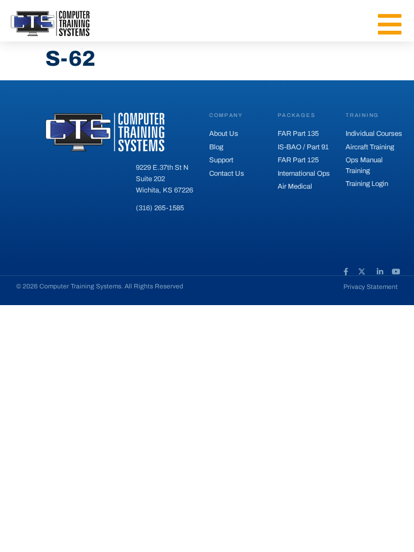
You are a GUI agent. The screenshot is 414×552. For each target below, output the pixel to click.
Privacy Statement (370, 287)
